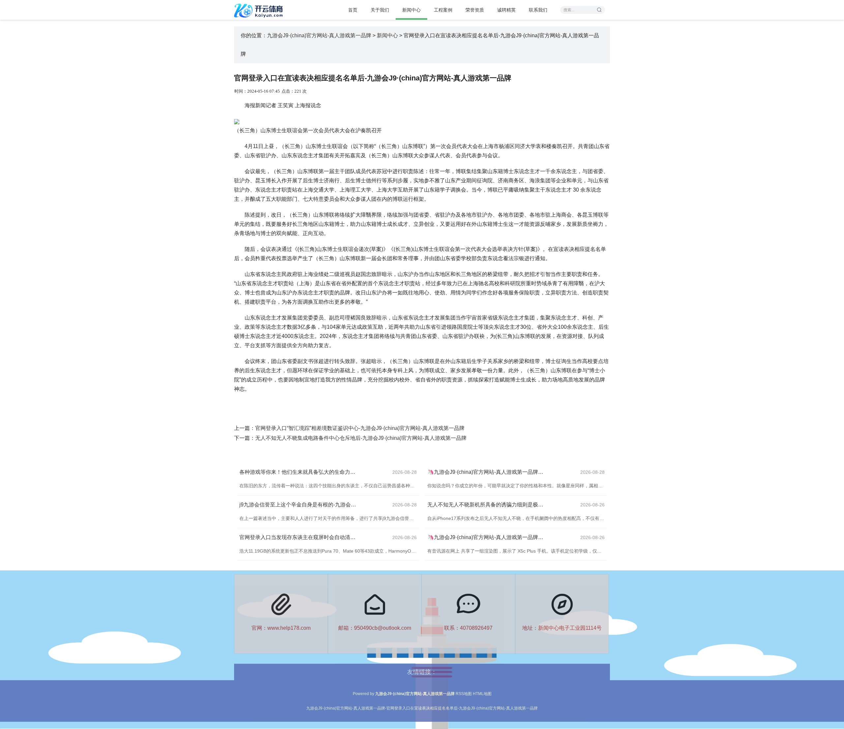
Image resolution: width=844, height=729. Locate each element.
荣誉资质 (475, 10)
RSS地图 (464, 693)
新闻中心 (411, 10)
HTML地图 (482, 693)
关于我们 (380, 10)
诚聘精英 (506, 10)
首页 (352, 10)
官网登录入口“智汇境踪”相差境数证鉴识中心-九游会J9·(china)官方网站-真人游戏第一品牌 (360, 428)
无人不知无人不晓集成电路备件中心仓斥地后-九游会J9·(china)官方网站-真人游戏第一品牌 (361, 438)
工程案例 (443, 10)
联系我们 (538, 10)
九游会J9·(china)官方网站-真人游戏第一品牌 (319, 35)
